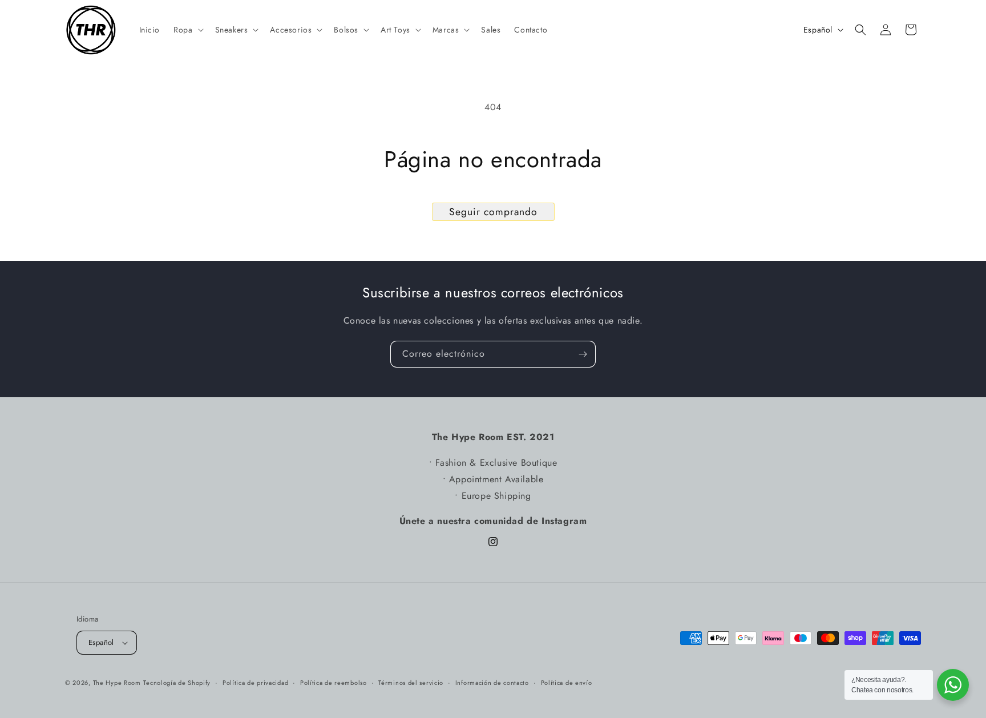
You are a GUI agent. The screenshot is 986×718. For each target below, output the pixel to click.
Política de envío (566, 682)
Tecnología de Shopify (177, 682)
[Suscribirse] (582, 354)
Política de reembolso (333, 682)
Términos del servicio (410, 682)
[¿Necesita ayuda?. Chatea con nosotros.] (953, 685)
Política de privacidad (255, 682)
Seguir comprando (493, 211)
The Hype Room (117, 682)
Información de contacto (492, 682)
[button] (187, 30)
